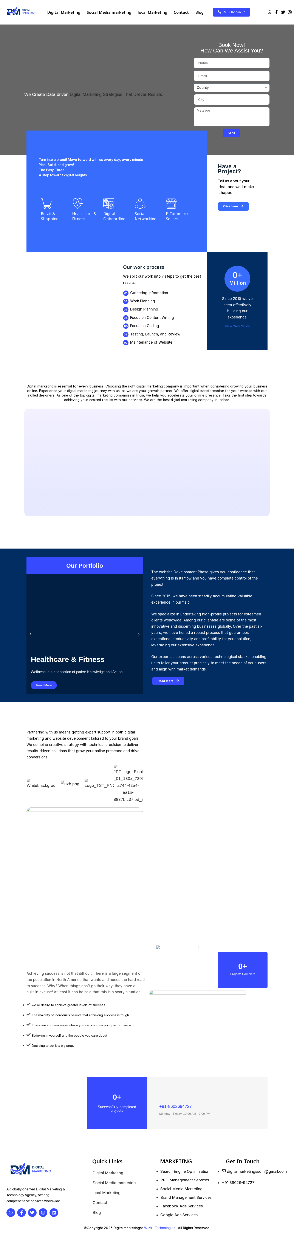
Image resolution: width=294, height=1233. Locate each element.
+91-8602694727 (175, 1106)
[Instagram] (290, 12)
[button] (237, 326)
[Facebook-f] (276, 12)
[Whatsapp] (270, 12)
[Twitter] (283, 12)
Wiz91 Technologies (159, 1228)
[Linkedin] (54, 1212)
